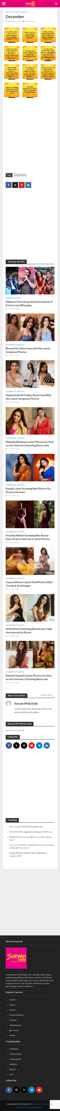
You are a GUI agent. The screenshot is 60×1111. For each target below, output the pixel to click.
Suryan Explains (16, 1015)
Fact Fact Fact (12, 12)
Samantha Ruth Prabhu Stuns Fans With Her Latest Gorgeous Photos (28, 397)
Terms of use (38, 1104)
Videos (12, 1004)
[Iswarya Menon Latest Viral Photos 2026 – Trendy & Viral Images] (30, 560)
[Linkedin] (47, 745)
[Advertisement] (30, 137)
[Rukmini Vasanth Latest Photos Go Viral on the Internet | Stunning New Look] (30, 654)
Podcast (12, 1020)
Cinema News (15, 1054)
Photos (24, 12)
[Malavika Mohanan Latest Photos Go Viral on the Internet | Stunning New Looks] (30, 420)
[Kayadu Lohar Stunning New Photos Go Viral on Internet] (30, 467)
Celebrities (11, 344)
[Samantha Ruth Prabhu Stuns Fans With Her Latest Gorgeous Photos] (30, 373)
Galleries (13, 1064)
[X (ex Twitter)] (16, 745)
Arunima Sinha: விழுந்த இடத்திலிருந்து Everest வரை (31, 831)
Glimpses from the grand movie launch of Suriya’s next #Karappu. (29, 303)
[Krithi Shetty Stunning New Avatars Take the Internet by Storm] (30, 607)
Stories (12, 999)
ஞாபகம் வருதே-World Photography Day (26, 826)
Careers (39, 1107)
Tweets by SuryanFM (15, 730)
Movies (9, 298)
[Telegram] (39, 745)
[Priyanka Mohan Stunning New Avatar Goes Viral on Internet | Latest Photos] (30, 514)
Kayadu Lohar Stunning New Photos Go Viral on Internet (28, 490)
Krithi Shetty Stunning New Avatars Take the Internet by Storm (29, 630)
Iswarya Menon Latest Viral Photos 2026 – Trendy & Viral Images (30, 584)
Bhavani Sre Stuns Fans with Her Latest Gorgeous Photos (28, 350)
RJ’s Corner (14, 1030)
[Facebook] (9, 745)
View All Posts (46, 695)
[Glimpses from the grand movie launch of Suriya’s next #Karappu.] (30, 280)
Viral (11, 1074)
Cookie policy (28, 1107)
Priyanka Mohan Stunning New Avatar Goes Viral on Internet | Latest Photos (28, 537)
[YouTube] (31, 745)
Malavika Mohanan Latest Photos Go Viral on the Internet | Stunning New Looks (29, 443)
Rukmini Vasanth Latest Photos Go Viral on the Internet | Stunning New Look (28, 677)
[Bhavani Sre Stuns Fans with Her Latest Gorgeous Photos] (30, 327)
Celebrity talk (15, 1025)
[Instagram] (24, 745)
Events (12, 1035)
